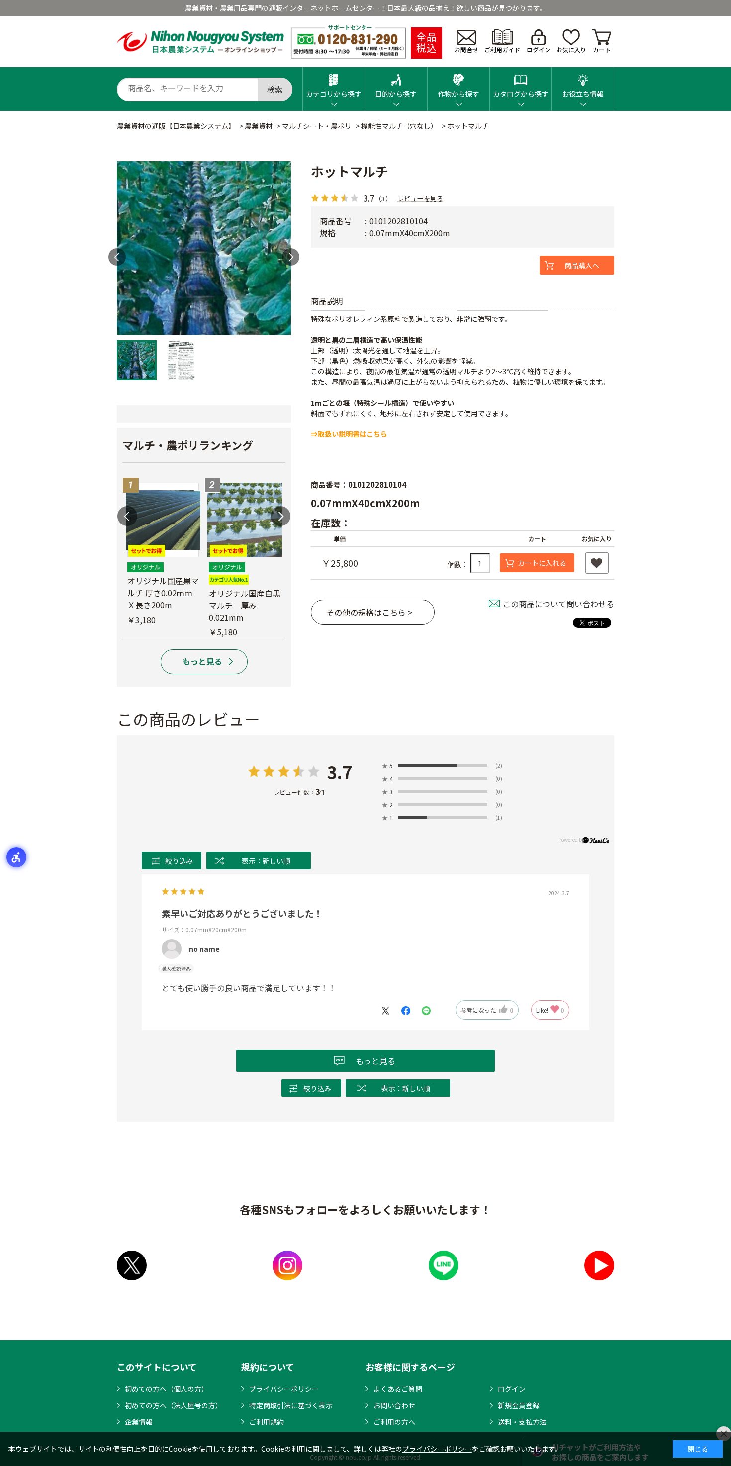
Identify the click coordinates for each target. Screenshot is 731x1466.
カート (602, 49)
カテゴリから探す (334, 94)
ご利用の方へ (394, 1422)
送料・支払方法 (522, 1422)
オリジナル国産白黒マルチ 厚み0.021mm (244, 605)
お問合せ (466, 49)
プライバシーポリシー (284, 1389)
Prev (117, 257)
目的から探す (396, 94)
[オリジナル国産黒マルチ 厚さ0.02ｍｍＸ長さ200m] (163, 520)
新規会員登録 (519, 1405)
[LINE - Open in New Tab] (443, 1265)
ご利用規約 (266, 1422)
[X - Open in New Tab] (132, 1265)
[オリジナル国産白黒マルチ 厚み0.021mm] (244, 520)
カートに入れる (542, 563)
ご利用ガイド (502, 49)
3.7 (339, 772)
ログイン (538, 49)
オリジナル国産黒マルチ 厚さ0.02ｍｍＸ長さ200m (163, 593)
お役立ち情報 (583, 94)
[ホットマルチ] (204, 248)
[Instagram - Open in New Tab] (287, 1265)
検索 (275, 89)
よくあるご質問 (397, 1389)
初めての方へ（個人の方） (166, 1389)
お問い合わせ (394, 1405)
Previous (127, 516)
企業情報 (139, 1422)
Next (290, 257)
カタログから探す (520, 94)
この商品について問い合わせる (558, 604)
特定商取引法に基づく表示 (291, 1405)
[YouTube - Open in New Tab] (599, 1265)
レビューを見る (420, 198)
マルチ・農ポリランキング (187, 445)
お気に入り (571, 49)
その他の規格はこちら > (369, 612)
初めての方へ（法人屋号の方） (173, 1405)
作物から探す (458, 94)
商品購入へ (581, 265)
